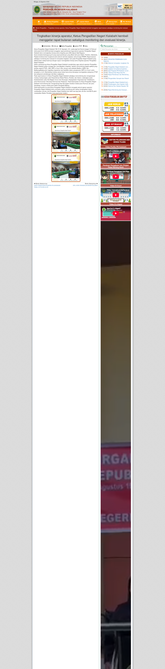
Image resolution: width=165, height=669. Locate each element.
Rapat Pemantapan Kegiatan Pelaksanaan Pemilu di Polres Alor (47, 186)
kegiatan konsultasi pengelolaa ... (118, 69)
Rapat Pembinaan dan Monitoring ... (119, 74)
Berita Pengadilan (41, 28)
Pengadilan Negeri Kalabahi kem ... (118, 82)
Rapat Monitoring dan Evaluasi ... (118, 90)
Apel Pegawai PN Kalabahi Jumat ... (119, 71)
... (108, 57)
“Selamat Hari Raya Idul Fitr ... (117, 73)
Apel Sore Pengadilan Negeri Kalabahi (85, 185)
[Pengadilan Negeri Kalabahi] (33, 28)
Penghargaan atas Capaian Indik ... (119, 84)
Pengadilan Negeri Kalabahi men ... (119, 67)
